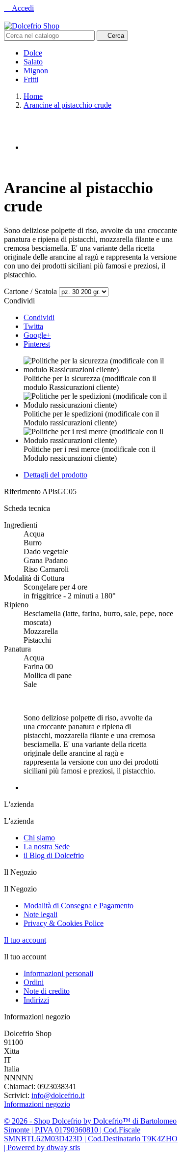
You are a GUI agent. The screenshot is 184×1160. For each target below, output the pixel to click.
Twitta (33, 326)
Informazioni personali (58, 973)
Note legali (40, 914)
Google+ (37, 335)
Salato (33, 62)
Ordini (34, 982)
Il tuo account (25, 940)
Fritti (31, 79)
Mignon (36, 70)
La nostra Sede (47, 846)
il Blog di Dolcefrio (54, 855)
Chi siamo (39, 837)
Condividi (39, 317)
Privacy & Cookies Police (64, 923)
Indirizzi (36, 1000)
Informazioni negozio (37, 1104)
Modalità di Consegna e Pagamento (78, 905)
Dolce (33, 53)
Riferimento (23, 491)
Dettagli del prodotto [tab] (55, 475)
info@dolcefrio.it (57, 1095)
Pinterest (37, 344)
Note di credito (47, 991)
